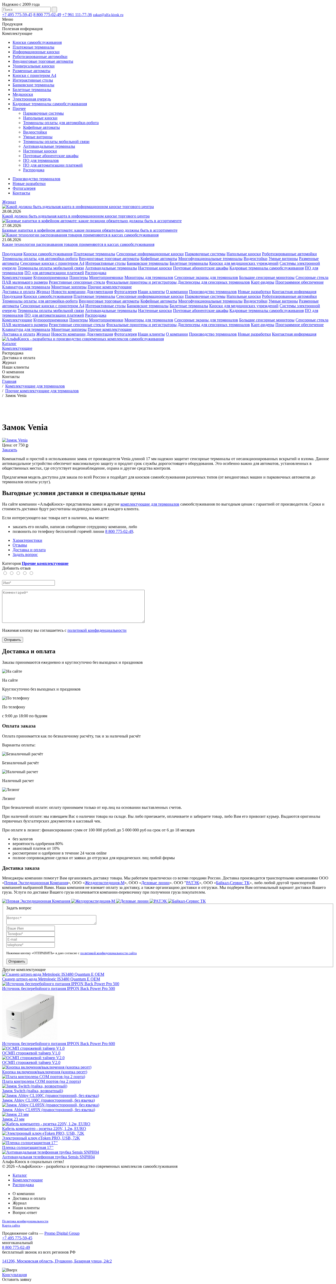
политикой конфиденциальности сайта (108, 953)
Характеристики (27, 540)
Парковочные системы (43, 113)
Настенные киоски (40, 151)
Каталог (9, 343)
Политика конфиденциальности (25, 1221)
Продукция (12, 254)
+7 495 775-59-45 (17, 14)
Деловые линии (155, 882)
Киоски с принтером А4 (34, 75)
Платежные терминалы (33, 47)
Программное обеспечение (299, 282)
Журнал (9, 202)
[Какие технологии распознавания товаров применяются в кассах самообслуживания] (80, 235)
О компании (177, 291)
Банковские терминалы (33, 85)
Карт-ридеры (262, 282)
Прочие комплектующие (110, 287)
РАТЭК (192, 882)
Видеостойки (35, 132)
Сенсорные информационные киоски (150, 254)
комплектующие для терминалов (149, 504)
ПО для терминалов (41, 160)
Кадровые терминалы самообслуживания (50, 104)
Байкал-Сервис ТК (233, 882)
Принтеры (78, 277)
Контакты (21, 193)
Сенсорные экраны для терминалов (206, 277)
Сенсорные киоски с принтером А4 (52, 263)
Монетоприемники (106, 277)
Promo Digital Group (62, 1233)
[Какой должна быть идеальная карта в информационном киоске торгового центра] (78, 206)
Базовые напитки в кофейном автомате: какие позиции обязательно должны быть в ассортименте (89, 230)
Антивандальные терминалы (49, 146)
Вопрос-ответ (25, 1212)
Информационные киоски (36, 52)
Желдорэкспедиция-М (104, 882)
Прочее (19, 108)
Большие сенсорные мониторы (267, 277)
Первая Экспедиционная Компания (36, 882)
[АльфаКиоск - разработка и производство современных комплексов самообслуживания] (83, 339)
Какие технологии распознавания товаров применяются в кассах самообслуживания (78, 244)
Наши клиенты (151, 291)
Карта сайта (11, 1225)
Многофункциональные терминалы (210, 258)
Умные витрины (37, 137)
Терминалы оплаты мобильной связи (56, 141)
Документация (100, 291)
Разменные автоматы (31, 70)
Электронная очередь (32, 99)
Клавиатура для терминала (26, 287)
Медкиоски (23, 94)
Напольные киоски (40, 118)
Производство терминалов (36, 179)
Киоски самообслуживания (37, 42)
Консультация (14, 1274)
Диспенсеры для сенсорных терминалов (214, 282)
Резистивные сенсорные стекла (77, 282)
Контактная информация (294, 291)
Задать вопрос (25, 554)
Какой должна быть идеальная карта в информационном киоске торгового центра (76, 216)
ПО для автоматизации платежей (53, 165)
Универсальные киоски (34, 66)
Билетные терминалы (32, 89)
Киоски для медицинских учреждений (244, 263)
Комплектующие (17, 277)
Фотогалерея (24, 188)
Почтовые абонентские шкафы (50, 155)
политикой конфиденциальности (97, 630)
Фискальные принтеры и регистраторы (141, 282)
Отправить (12, 640)
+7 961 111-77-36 (77, 14)
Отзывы (20, 545)
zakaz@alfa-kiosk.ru (108, 15)
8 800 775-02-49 (47, 14)
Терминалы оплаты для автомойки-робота (61, 122)
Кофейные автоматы (41, 127)
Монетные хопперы (69, 287)
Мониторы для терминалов (148, 277)
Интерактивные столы (33, 80)
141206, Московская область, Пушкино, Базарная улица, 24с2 (57, 1261)
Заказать (9, 450)
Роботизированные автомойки (40, 56)
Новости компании (68, 291)
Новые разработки (29, 183)
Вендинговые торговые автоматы (43, 61)
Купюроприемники (50, 277)
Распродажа (33, 170)
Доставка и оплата (18, 291)
